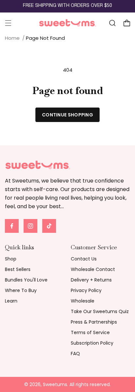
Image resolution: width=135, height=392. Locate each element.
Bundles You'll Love (26, 280)
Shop (10, 259)
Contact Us (84, 259)
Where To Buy (21, 290)
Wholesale (82, 301)
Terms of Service (90, 332)
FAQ (75, 353)
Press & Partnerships (94, 322)
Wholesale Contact (93, 269)
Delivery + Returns (91, 280)
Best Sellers (17, 269)
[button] (8, 23)
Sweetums (55, 384)
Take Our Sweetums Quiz (100, 311)
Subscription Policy (92, 343)
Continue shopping (67, 114)
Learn (11, 301)
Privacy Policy (86, 290)
